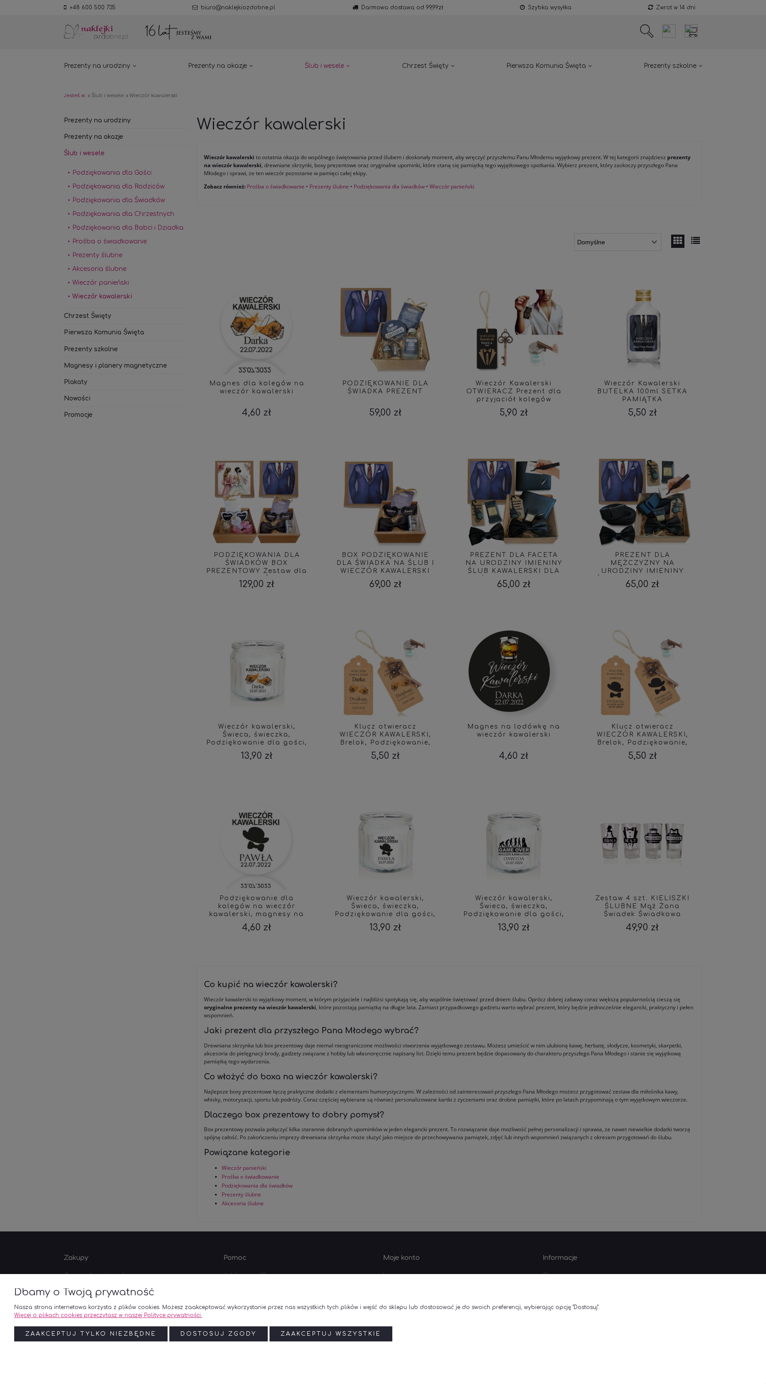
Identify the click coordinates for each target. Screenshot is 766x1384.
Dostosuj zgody (218, 1334)
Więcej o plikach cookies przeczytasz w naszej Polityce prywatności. (108, 1315)
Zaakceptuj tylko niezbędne (90, 1334)
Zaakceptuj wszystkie (331, 1334)
